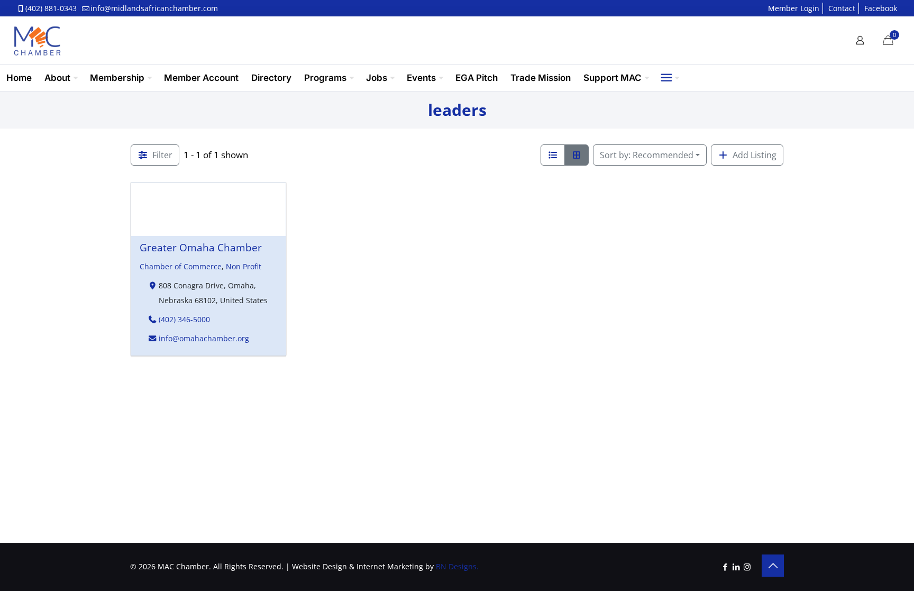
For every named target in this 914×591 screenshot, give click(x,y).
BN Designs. (457, 566)
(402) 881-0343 (51, 8)
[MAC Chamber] (37, 40)
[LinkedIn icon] (736, 566)
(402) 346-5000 (183, 319)
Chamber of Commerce (181, 266)
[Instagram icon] (747, 566)
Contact (841, 8)
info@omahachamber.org (203, 338)
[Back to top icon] (773, 565)
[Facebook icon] (725, 566)
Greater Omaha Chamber (201, 247)
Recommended (646, 155)
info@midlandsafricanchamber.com (154, 8)
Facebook (880, 8)
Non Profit (243, 266)
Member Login (793, 8)
